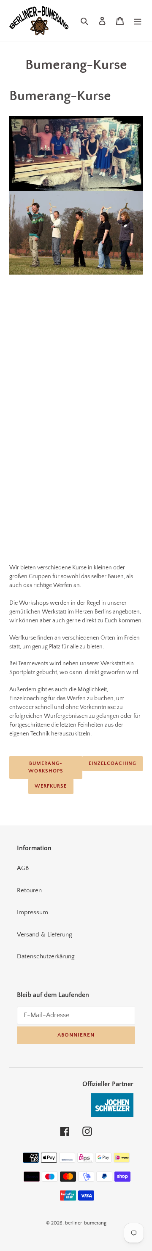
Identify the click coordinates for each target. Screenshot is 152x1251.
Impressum (32, 912)
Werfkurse (51, 786)
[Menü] (138, 21)
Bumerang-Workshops (45, 767)
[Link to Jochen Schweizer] (112, 1121)
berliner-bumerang (85, 1223)
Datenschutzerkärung (46, 956)
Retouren (29, 890)
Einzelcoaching (112, 763)
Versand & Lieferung (44, 934)
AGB (23, 868)
